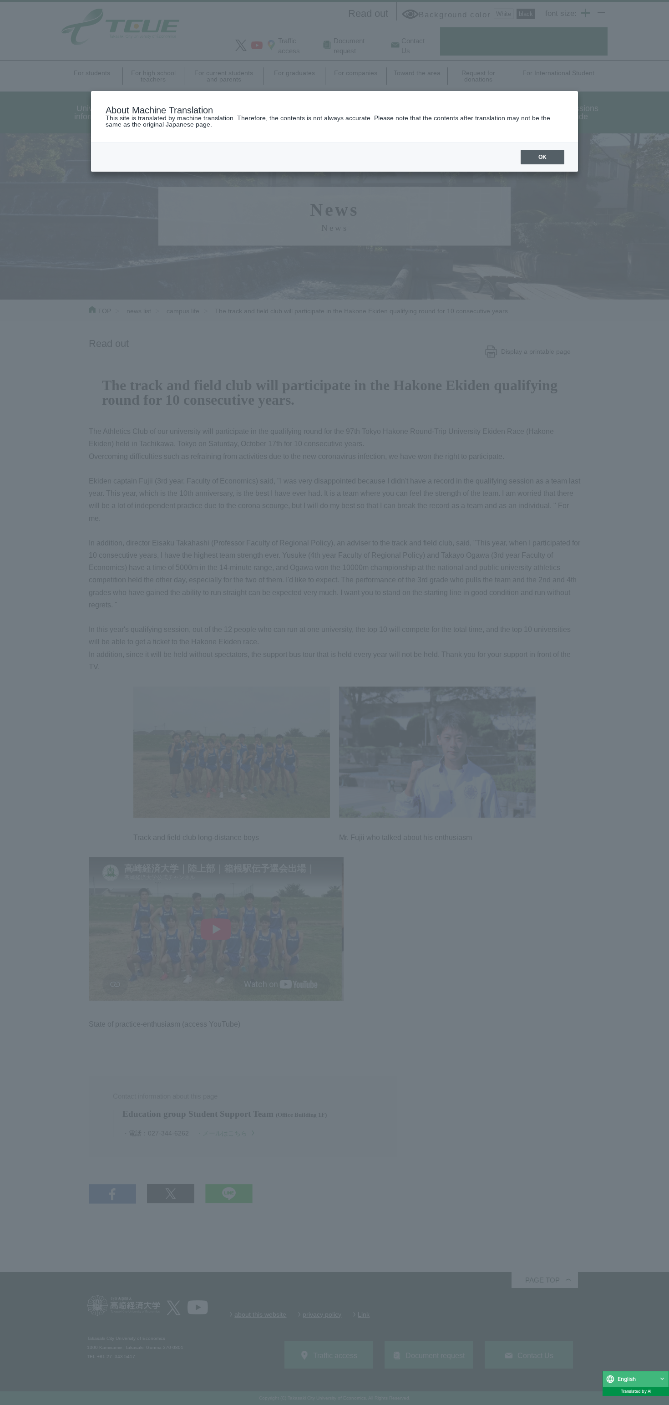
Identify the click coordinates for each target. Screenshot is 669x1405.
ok (542, 157)
